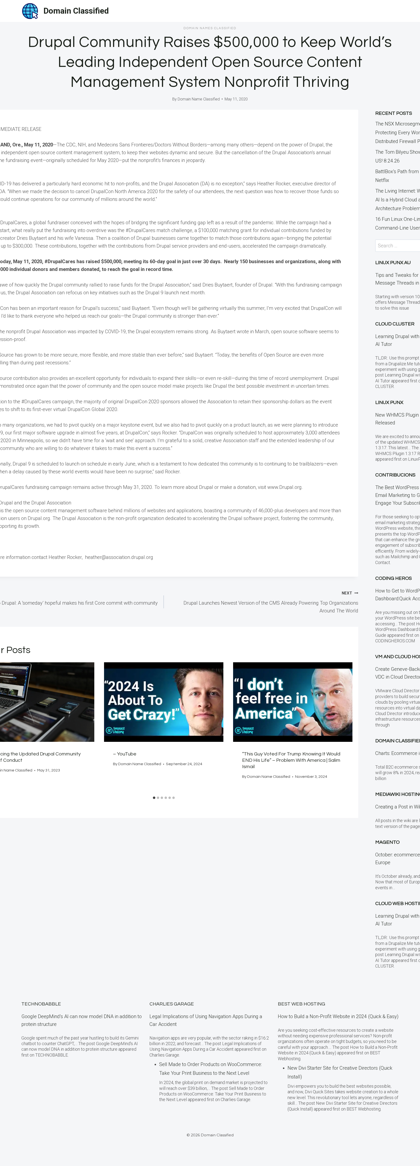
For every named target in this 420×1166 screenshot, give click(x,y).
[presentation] (163, 702)
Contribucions (395, 475)
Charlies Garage (171, 1004)
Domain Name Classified (199, 99)
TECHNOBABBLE (41, 1004)
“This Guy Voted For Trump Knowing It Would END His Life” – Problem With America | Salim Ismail (291, 760)
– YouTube (124, 754)
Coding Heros (393, 578)
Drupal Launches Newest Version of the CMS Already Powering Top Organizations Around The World (271, 602)
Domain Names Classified (210, 28)
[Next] (345, 728)
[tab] (154, 798)
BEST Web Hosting (301, 1004)
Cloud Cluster (394, 324)
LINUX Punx (389, 402)
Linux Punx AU (393, 262)
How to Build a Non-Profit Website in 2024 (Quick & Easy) (338, 1016)
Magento (387, 842)
